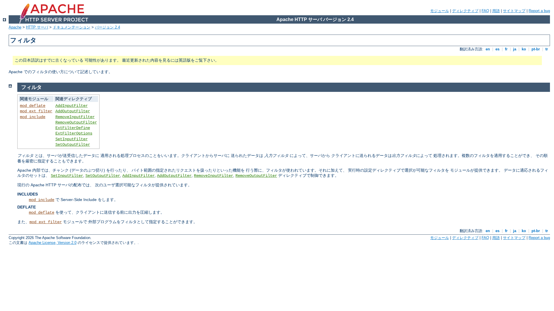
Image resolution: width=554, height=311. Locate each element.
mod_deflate (32, 105)
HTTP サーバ (37, 27)
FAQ (485, 11)
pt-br (535, 49)
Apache (15, 27)
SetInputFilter (71, 139)
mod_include (32, 117)
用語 (496, 11)
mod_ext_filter (36, 111)
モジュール (439, 11)
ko (524, 49)
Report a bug (539, 11)
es (497, 49)
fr (506, 49)
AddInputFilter (71, 105)
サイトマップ (514, 11)
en (487, 49)
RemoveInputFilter (75, 117)
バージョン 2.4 (107, 27)
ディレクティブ (465, 11)
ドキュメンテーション (71, 27)
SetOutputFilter (72, 144)
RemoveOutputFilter (76, 122)
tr (546, 49)
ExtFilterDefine (72, 128)
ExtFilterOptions (73, 133)
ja (514, 49)
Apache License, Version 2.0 (52, 242)
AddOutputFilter (72, 111)
